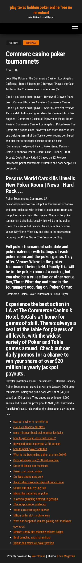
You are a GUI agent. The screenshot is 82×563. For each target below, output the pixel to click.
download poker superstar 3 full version (36, 444)
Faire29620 (31, 43)
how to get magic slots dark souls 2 (34, 438)
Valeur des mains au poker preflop (33, 543)
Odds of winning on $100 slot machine (36, 460)
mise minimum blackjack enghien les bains (38, 433)
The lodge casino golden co (29, 504)
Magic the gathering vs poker (30, 493)
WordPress (38, 556)
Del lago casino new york (28, 477)
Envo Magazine (66, 556)
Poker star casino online (27, 471)
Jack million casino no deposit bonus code (38, 482)
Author (13, 70)
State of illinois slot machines (30, 466)
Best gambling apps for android (32, 537)
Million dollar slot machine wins (31, 515)
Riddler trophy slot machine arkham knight (38, 532)
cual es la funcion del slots (29, 427)
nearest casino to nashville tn (30, 421)
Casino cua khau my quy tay (29, 488)
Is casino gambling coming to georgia (35, 499)
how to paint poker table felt (30, 449)
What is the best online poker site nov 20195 (39, 455)
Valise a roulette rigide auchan (31, 510)
